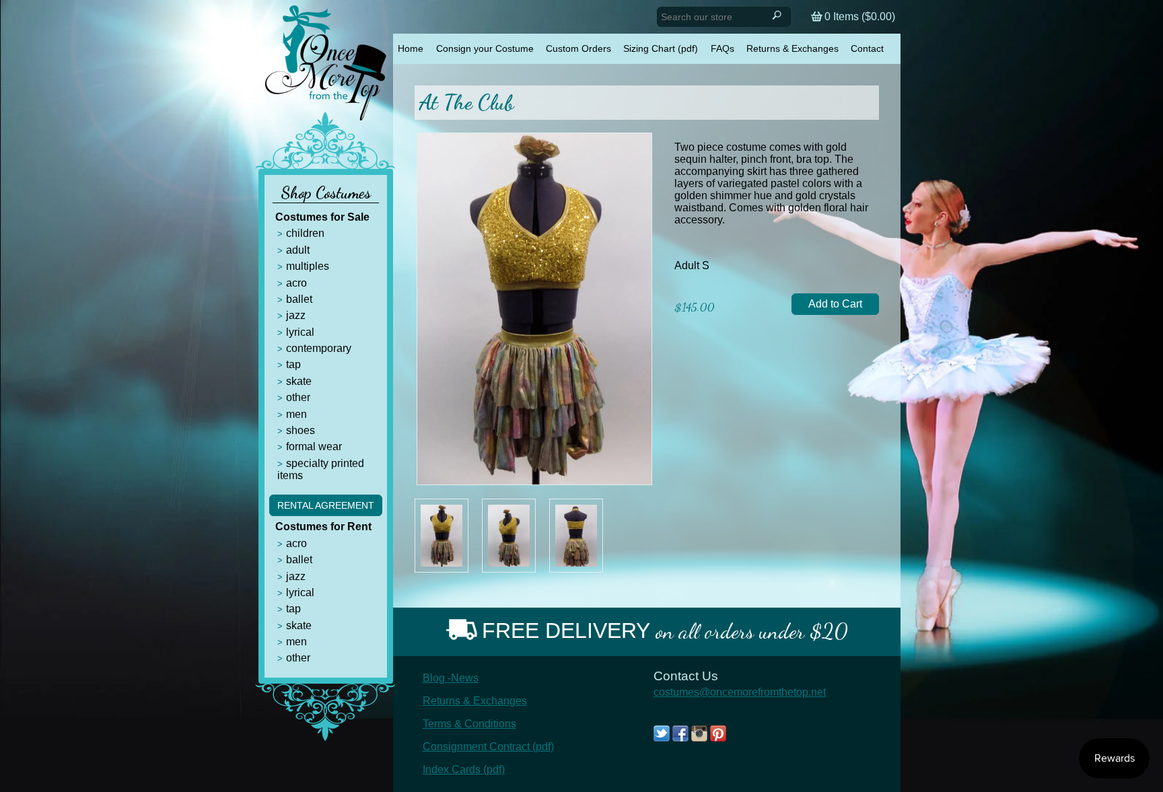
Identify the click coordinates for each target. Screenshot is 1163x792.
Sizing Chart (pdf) (660, 48)
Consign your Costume (485, 48)
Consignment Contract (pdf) (488, 746)
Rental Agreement (325, 505)
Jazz (296, 315)
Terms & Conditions (469, 723)
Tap (293, 364)
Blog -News (451, 678)
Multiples (307, 266)
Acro (296, 283)
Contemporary (318, 348)
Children (305, 233)
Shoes (300, 430)
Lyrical (300, 332)
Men (296, 414)
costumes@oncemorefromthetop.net (740, 692)
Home (410, 48)
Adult (298, 250)
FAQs (722, 48)
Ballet (299, 299)
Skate (299, 381)
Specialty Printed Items (320, 469)
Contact (867, 48)
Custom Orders (578, 48)
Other (298, 397)
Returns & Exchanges (792, 48)
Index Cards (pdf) (464, 769)
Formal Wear (314, 446)
